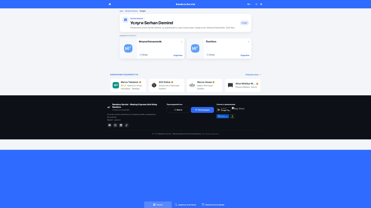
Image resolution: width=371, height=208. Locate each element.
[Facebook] (109, 125)
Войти (179, 110)
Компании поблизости (124, 75)
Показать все (251, 74)
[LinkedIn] (121, 125)
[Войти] (256, 4)
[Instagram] (115, 125)
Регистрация (204, 110)
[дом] (109, 4)
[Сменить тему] (261, 4)
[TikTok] (126, 125)
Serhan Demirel (131, 11)
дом (121, 11)
